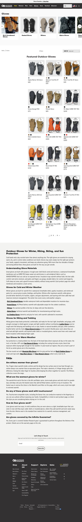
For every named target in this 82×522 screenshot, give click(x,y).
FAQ (32, 487)
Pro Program (25, 495)
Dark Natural (64, 163)
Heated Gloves (11, 305)
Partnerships (25, 476)
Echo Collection (44, 484)
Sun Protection (44, 471)
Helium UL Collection (43, 478)
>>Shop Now (45, 1)
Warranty (33, 480)
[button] (79, 6)
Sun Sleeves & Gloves (31, 343)
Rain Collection (44, 469)
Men (26, 6)
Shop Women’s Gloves (42, 354)
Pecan (64, 78)
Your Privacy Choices (57, 507)
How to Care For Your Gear (35, 490)
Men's (14, 476)
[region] (41, 1)
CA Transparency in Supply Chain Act (42, 506)
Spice (46, 134)
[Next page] (59, 235)
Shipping (33, 477)
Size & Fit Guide (35, 482)
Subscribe (41, 448)
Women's (15, 474)
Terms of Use (22, 506)
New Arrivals (16, 469)
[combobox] (67, 6)
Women (21, 6)
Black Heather (28, 78)
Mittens (9, 308)
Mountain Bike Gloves (29, 351)
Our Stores (24, 482)
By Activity (15, 488)
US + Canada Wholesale (53, 470)
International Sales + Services (54, 473)
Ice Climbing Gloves (13, 314)
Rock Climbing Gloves (63, 351)
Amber (28, 222)
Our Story (24, 471)
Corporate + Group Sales (53, 477)
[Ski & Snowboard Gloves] (10, 28)
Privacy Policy (26, 506)
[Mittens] (47, 27)
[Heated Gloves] (28, 27)
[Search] (61, 6)
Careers (24, 484)
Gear (14, 483)
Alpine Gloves (11, 311)
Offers (32, 484)
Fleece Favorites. (38, 1)
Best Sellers (16, 471)
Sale (14, 490)
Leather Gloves (64, 324)
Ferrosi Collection (42, 482)
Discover (54, 6)
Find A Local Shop (25, 487)
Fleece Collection (42, 474)
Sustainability (25, 493)
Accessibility (51, 505)
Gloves (7, 50)
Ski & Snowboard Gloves (15, 301)
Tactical (14, 486)
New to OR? (25, 490)
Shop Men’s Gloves (26, 354)
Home (3, 50)
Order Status (34, 471)
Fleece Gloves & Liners (32, 329)
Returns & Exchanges (33, 474)
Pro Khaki (31, 163)
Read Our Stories (24, 479)
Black (48, 78)
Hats (14, 478)
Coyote (46, 107)
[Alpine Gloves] (66, 27)
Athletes (24, 473)
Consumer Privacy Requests (32, 507)
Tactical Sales (53, 480)
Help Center (34, 469)
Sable (46, 78)
